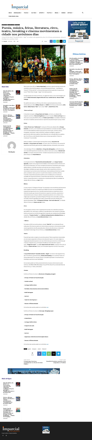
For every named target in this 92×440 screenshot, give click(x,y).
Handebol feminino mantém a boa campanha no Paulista (56, 362)
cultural (39, 348)
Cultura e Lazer (11, 24)
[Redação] (11, 145)
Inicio (10, 12)
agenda (29, 348)
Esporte (41, 12)
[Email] (61, 41)
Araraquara (17, 12)
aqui (47, 307)
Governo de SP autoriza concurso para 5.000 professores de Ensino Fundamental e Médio (76, 103)
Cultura (33, 12)
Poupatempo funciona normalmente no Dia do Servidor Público (33, 363)
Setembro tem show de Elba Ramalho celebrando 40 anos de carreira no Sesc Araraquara (9, 108)
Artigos (69, 12)
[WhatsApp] (57, 41)
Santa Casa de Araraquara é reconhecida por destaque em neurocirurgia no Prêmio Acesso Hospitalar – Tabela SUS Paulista (8, 130)
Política (49, 12)
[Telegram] (64, 41)
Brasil (56, 12)
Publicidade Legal (14, 16)
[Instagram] (6, 435)
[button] (82, 13)
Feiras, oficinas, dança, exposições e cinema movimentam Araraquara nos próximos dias (8, 118)
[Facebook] (51, 41)
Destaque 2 (17, 24)
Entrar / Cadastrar (11, 1)
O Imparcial (44, 348)
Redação (5, 41)
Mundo (63, 12)
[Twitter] (54, 41)
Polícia (26, 12)
